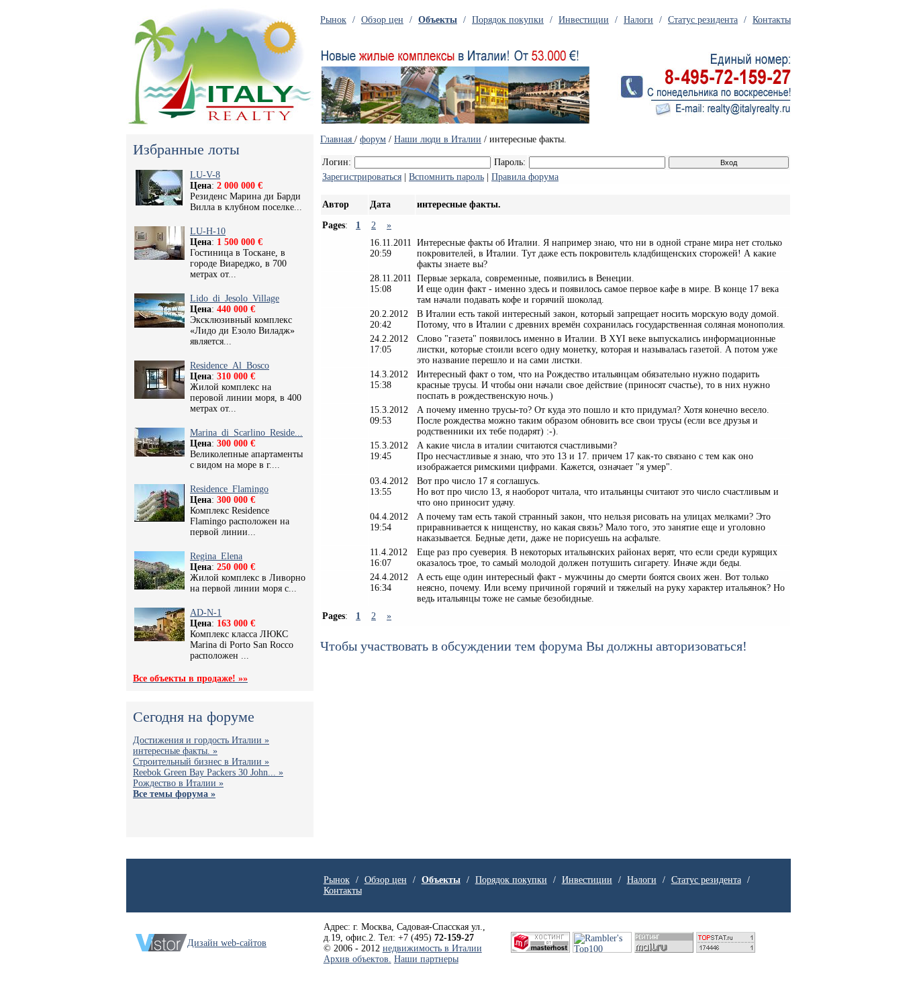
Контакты (772, 20)
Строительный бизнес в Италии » (201, 762)
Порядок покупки (508, 20)
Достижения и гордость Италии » (201, 740)
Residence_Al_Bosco (229, 366)
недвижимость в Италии (432, 948)
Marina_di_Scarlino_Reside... (246, 433)
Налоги (638, 20)
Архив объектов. (357, 959)
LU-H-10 (208, 231)
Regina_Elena (216, 556)
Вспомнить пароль (446, 177)
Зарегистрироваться (361, 177)
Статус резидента (703, 20)
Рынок (333, 20)
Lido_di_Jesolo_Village (234, 298)
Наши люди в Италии (437, 139)
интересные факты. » (175, 751)
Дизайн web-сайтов (227, 943)
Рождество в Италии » (178, 783)
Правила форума (525, 177)
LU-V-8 (205, 175)
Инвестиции (584, 20)
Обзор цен (382, 20)
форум (373, 139)
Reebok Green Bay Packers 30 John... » (208, 772)
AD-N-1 (206, 613)
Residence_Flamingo (229, 489)
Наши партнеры (426, 959)
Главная (337, 139)
